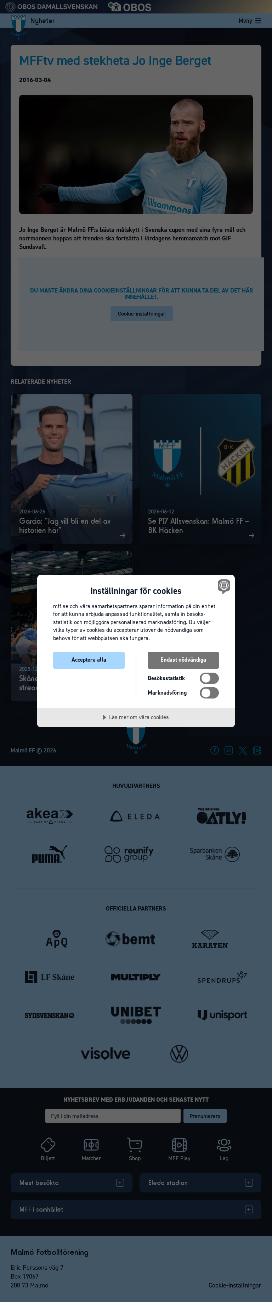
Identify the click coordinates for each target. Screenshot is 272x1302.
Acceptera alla (89, 659)
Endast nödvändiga (183, 659)
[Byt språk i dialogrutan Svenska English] (223, 587)
